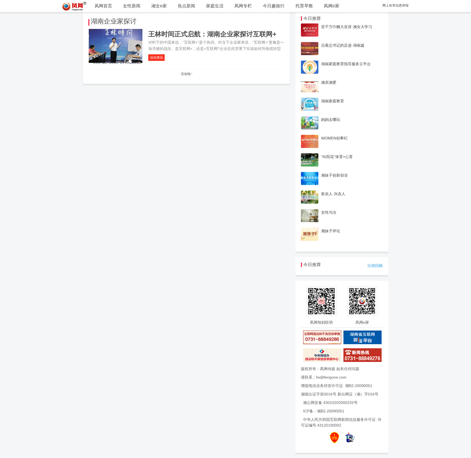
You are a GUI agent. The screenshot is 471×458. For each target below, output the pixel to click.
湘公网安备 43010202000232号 (330, 402)
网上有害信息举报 (395, 5)
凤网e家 (331, 6)
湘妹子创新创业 (334, 175)
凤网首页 (103, 6)
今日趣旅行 (274, 6)
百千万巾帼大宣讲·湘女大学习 (346, 27)
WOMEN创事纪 (334, 138)
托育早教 (304, 6)
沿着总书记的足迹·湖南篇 (342, 45)
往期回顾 (375, 265)
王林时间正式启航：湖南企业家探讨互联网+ (212, 34)
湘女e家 (159, 6)
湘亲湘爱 (328, 82)
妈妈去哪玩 (330, 119)
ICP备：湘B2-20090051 (323, 411)
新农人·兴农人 (333, 194)
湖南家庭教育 (332, 101)
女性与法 (328, 212)
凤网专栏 (243, 6)
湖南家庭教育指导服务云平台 (346, 64)
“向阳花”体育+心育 (337, 156)
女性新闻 (131, 6)
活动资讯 (156, 58)
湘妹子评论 (330, 231)
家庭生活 (215, 6)
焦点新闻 (186, 6)
